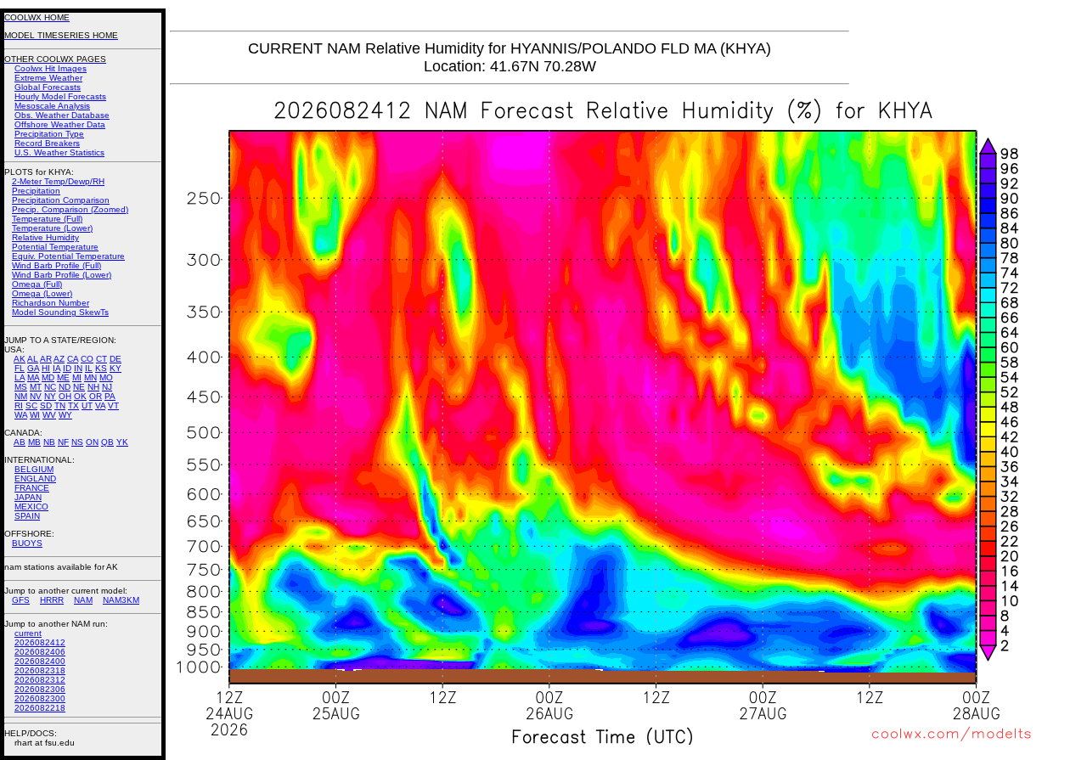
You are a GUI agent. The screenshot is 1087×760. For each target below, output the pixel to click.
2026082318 (39, 670)
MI (77, 377)
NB (49, 442)
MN (90, 377)
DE (115, 358)
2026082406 (39, 651)
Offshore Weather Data (59, 124)
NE (79, 386)
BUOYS (27, 543)
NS (77, 442)
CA (72, 358)
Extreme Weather (48, 77)
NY (50, 396)
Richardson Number (50, 302)
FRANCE (31, 488)
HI (46, 368)
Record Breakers (47, 143)
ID (67, 368)
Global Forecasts (47, 87)
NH (93, 386)
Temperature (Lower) (52, 228)
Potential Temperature (55, 246)
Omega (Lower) (42, 293)
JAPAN (28, 497)
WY (65, 414)
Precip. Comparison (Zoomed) (70, 209)
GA (33, 368)
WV (49, 414)
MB (34, 442)
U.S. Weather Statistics (59, 152)
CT (101, 358)
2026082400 (39, 661)
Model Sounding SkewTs (60, 312)
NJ (107, 386)
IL (89, 368)
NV (36, 396)
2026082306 (39, 689)
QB (107, 442)
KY (115, 368)
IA (56, 368)
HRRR (52, 600)
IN (78, 368)
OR (95, 396)
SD (46, 405)
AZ (59, 358)
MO (106, 377)
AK (19, 358)
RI (18, 405)
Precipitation (36, 190)
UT (87, 405)
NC (50, 386)
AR (46, 358)
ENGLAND (35, 478)
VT (113, 405)
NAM (83, 600)
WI (35, 414)
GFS (21, 600)
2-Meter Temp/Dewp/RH (58, 181)
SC (31, 405)
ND (64, 386)
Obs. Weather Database (62, 115)
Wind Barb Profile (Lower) (61, 274)
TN (59, 405)
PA (109, 396)
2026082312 (39, 679)
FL (19, 368)
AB (19, 442)
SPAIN (27, 516)
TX (73, 405)
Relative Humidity (45, 237)
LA (19, 377)
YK (122, 442)
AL (32, 358)
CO (87, 358)
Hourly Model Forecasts (60, 96)
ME (63, 377)
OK (80, 396)
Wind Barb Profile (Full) (56, 265)
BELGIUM (34, 469)
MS (20, 386)
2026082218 (39, 707)
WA (20, 414)
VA (100, 405)
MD (48, 377)
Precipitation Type (49, 133)
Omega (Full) (37, 284)
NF (63, 442)
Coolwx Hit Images (50, 68)
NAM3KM (121, 600)
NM (20, 396)
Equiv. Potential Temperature (68, 256)
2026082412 (39, 642)
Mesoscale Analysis (52, 105)
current (28, 633)
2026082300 (39, 698)
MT (36, 386)
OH (65, 396)
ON (92, 442)
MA (33, 377)
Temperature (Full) (47, 218)
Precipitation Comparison (61, 200)
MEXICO (31, 506)
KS (101, 368)
